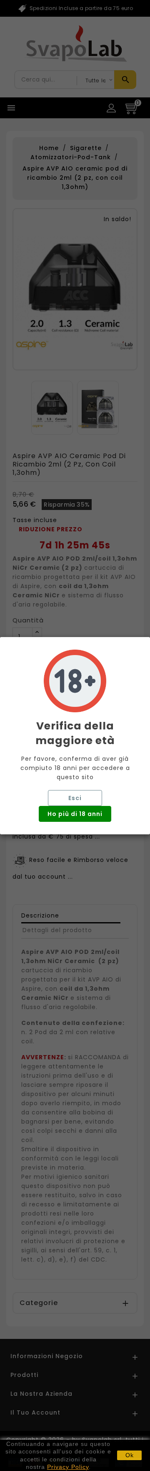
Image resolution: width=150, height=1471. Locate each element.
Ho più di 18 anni (75, 814)
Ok (129, 1455)
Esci (75, 798)
